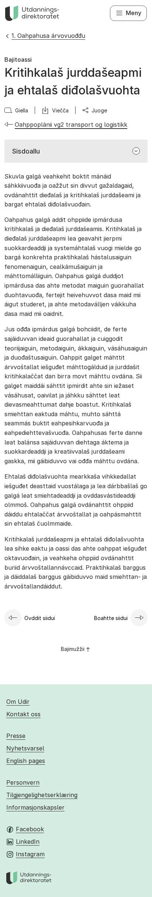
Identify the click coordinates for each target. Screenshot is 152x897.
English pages (25, 760)
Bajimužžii (72, 649)
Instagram (30, 854)
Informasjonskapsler (35, 807)
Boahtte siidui (111, 618)
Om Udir (18, 701)
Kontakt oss (23, 714)
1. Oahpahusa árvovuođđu (48, 35)
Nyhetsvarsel (25, 748)
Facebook (30, 829)
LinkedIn (27, 841)
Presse (15, 735)
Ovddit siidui (39, 618)
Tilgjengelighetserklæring (41, 795)
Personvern (22, 782)
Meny (133, 13)
